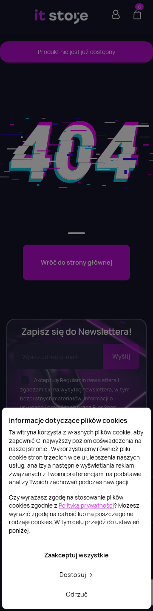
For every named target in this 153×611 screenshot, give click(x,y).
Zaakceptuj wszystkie (76, 555)
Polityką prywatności (86, 505)
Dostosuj (74, 575)
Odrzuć (77, 594)
